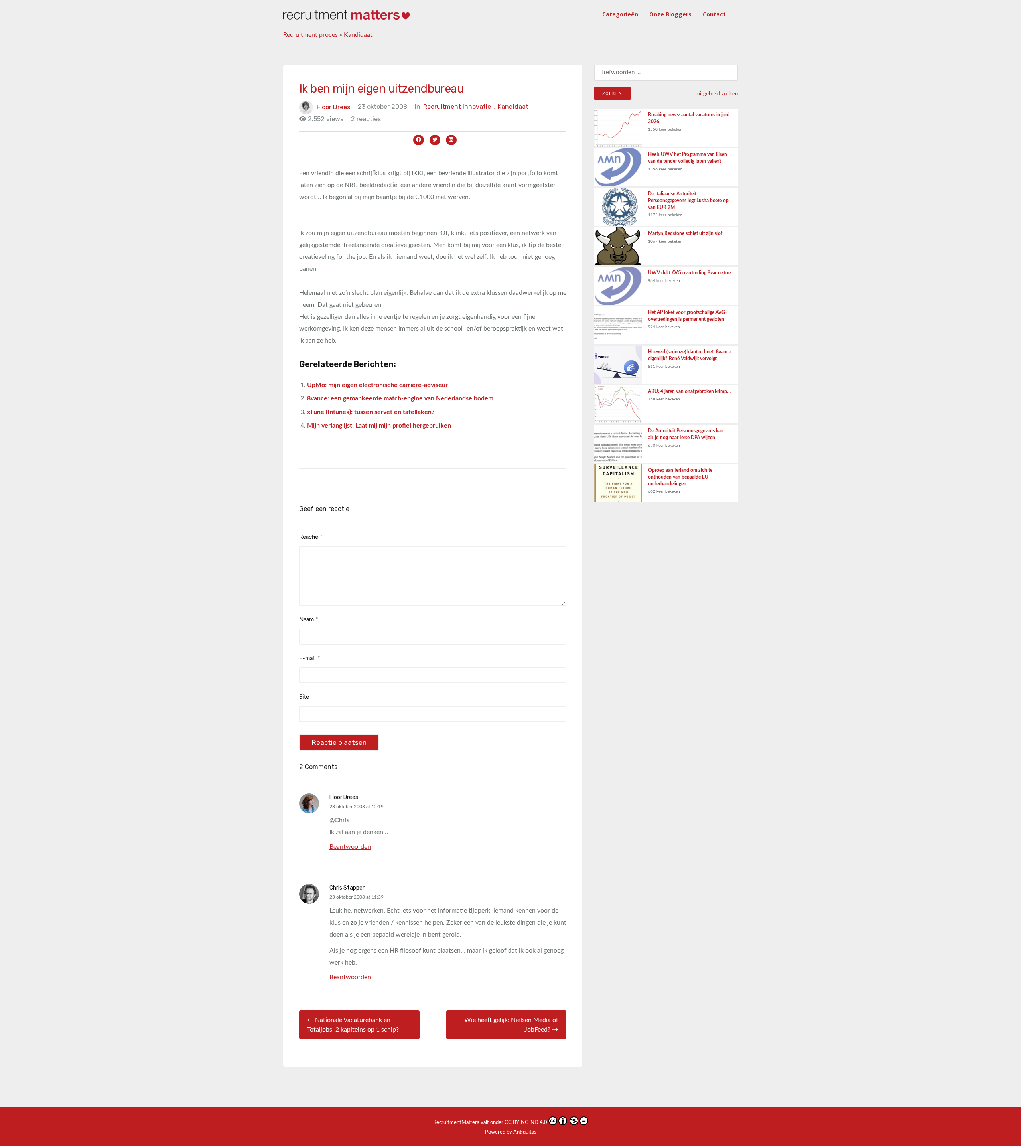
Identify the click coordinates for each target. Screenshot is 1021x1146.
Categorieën (620, 14)
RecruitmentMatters (456, 1122)
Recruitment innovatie (459, 106)
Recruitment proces (310, 35)
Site (304, 697)
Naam (308, 620)
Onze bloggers (670, 14)
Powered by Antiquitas (510, 1132)
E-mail (309, 658)
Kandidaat (358, 35)
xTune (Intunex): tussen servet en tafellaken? (370, 412)
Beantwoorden (350, 847)
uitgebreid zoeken (717, 94)
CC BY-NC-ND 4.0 (526, 1122)
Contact (714, 14)
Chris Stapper (347, 887)
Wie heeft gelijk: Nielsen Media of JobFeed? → (511, 1025)
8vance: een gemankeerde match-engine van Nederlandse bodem (400, 398)
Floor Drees (333, 106)
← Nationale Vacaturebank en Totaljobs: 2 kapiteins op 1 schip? (353, 1025)
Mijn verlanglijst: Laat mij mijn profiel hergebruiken (379, 425)
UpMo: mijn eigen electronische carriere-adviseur (377, 385)
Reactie (310, 537)
